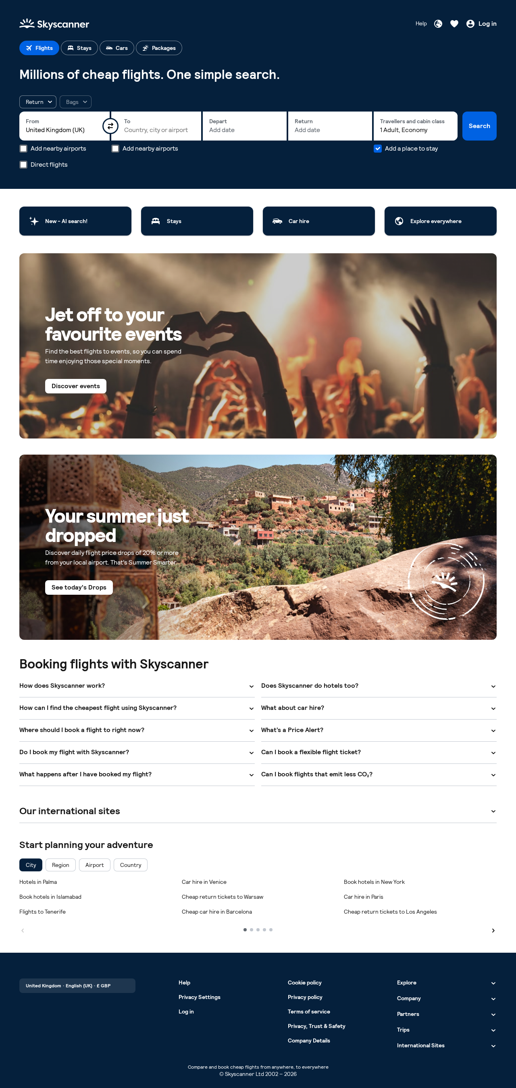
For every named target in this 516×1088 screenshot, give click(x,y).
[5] (271, 929)
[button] (37, 101)
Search (479, 126)
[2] (251, 929)
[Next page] (493, 929)
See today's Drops (79, 587)
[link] (75, 221)
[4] (264, 929)
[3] (258, 929)
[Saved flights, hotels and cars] (454, 24)
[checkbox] (30, 864)
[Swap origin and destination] (110, 126)
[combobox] (64, 130)
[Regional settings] (438, 24)
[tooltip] (76, 101)
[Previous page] (22, 929)
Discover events (76, 386)
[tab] (39, 48)
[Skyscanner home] (54, 23)
